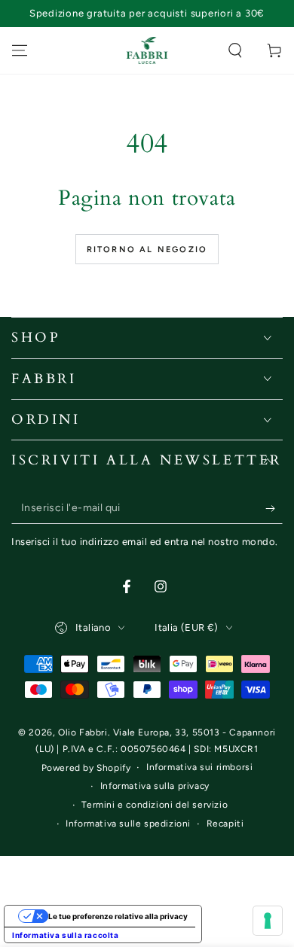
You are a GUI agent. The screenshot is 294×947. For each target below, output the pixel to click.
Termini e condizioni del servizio (154, 804)
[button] (235, 50)
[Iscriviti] (274, 508)
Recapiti (225, 823)
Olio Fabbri (83, 732)
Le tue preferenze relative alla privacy (118, 916)
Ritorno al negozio (147, 249)
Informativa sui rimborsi (199, 767)
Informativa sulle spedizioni (128, 823)
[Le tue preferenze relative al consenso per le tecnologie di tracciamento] (267, 920)
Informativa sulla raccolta (65, 934)
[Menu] (19, 50)
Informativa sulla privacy (155, 786)
